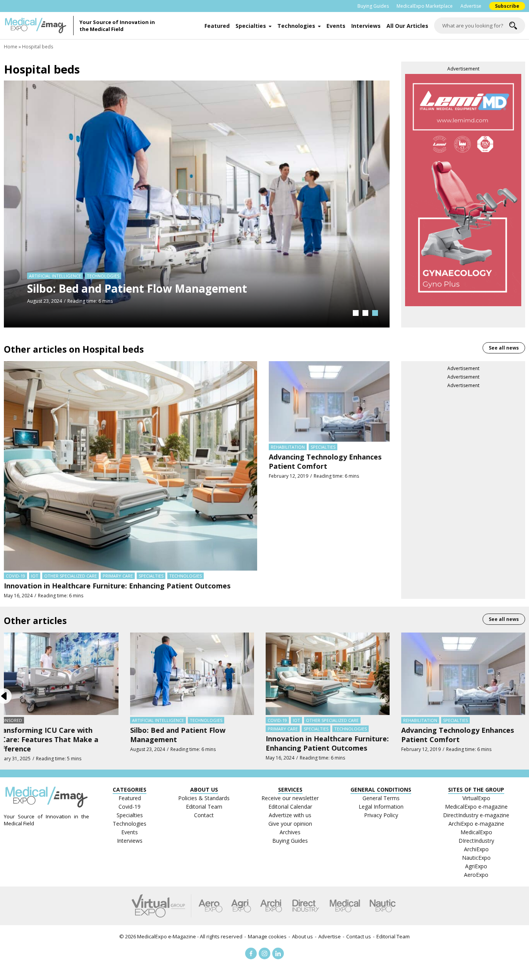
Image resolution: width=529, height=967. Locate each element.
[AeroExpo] (210, 906)
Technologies (296, 25)
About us (302, 936)
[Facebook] (251, 953)
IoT (34, 576)
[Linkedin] (278, 953)
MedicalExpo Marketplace (425, 6)
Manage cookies (267, 936)
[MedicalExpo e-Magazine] (39, 25)
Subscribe (507, 6)
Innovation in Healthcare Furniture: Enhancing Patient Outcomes (117, 585)
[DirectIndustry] (305, 906)
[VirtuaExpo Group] (161, 905)
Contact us (358, 936)
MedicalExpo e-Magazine (166, 936)
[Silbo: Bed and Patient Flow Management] (197, 203)
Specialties (250, 25)
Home (10, 46)
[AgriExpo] (241, 906)
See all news (504, 348)
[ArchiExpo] (271, 906)
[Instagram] (264, 953)
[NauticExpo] (382, 906)
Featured (217, 25)
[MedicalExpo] (345, 906)
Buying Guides (373, 6)
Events (335, 25)
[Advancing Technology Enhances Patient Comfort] (329, 401)
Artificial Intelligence (55, 276)
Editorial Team (393, 936)
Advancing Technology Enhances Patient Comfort (325, 461)
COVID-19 (15, 576)
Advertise (470, 6)
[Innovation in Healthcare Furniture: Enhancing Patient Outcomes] (130, 465)
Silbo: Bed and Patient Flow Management (137, 288)
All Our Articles (407, 25)
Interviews (366, 25)
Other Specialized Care (70, 576)
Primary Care (118, 576)
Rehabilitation (288, 447)
